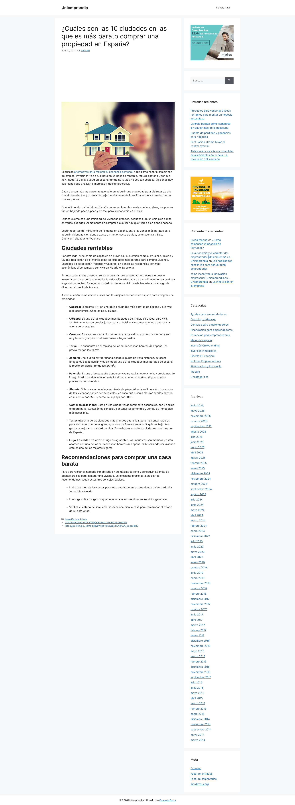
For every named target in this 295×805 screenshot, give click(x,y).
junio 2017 (197, 614)
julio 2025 (197, 436)
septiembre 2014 (201, 729)
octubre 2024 (199, 483)
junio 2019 (197, 572)
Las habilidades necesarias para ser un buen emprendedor (211, 264)
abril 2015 (197, 698)
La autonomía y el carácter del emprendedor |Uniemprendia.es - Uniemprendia (211, 256)
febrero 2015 (198, 708)
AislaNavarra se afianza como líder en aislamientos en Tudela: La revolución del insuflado (212, 155)
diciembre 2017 (200, 598)
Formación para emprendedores (210, 335)
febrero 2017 (198, 630)
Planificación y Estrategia (206, 366)
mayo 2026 (198, 410)
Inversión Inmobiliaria (76, 519)
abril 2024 (197, 515)
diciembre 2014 (200, 719)
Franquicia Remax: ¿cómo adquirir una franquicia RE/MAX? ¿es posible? (101, 525)
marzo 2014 (198, 740)
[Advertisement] (118, 79)
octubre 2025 (199, 421)
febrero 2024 (199, 525)
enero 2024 (198, 530)
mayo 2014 (197, 734)
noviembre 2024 (201, 478)
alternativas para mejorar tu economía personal (102, 171)
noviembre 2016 (200, 645)
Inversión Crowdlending (205, 345)
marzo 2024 (198, 520)
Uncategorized (200, 376)
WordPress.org (200, 784)
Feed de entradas (201, 773)
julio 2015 (196, 682)
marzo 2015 (198, 703)
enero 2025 (198, 468)
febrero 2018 (198, 593)
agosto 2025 (198, 431)
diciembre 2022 (200, 536)
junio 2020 (197, 546)
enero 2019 (198, 578)
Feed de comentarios (204, 778)
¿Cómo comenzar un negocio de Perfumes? (206, 243)
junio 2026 (197, 405)
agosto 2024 (198, 494)
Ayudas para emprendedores (208, 314)
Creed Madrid (199, 239)
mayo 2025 (197, 447)
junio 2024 (197, 504)
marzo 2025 (198, 457)
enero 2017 (197, 635)
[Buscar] (229, 80)
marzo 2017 (198, 625)
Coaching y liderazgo (203, 319)
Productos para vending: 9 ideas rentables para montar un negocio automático (211, 114)
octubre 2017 (199, 609)
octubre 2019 (199, 567)
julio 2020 (197, 541)
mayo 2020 (198, 551)
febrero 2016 (198, 661)
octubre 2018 (199, 588)
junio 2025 (197, 442)
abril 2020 (197, 557)
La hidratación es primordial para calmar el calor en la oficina (96, 522)
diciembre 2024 (200, 473)
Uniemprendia (74, 7)
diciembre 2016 (200, 640)
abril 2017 (197, 619)
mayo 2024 (198, 510)
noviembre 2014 (200, 724)
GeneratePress (167, 800)
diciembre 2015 (200, 666)
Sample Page (223, 7)
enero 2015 (197, 713)
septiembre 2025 (201, 426)
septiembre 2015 (201, 677)
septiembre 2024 (201, 489)
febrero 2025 (199, 463)
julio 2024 (197, 499)
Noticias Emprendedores (206, 361)
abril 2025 (197, 452)
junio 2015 (197, 687)
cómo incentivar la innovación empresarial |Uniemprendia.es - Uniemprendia (210, 277)
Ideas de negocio (201, 340)
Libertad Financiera (203, 356)
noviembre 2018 (200, 583)
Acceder (196, 768)
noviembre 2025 (201, 415)
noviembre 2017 (200, 604)
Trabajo (195, 371)
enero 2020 (198, 562)
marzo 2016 (198, 656)
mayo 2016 (197, 651)
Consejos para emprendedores (210, 324)
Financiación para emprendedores (212, 329)
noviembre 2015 (200, 672)
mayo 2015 (197, 692)
